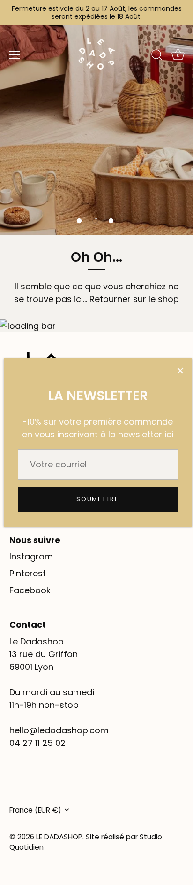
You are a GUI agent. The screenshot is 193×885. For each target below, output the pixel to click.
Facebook (30, 590)
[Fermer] (180, 370)
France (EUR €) (35, 810)
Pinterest (27, 573)
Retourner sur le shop (134, 299)
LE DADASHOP (59, 837)
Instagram (31, 556)
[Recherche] (157, 56)
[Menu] (15, 55)
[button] (79, 220)
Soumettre (97, 499)
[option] (96, 117)
